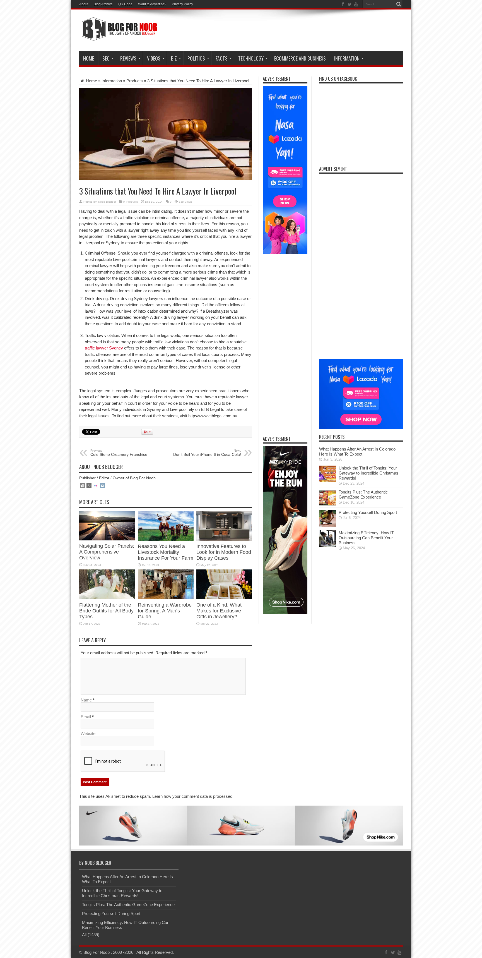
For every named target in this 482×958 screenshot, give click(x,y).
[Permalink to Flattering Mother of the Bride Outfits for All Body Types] (107, 597)
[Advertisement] (301, 31)
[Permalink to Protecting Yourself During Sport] (327, 525)
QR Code (125, 4)
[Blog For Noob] (118, 37)
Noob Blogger (107, 201)
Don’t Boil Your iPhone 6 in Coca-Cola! (207, 453)
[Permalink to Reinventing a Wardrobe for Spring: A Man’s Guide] (166, 597)
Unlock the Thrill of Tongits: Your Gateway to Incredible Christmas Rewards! (368, 473)
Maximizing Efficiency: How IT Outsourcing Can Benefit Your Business (366, 537)
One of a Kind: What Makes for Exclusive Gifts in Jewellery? (219, 610)
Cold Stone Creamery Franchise (118, 453)
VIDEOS (153, 58)
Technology (251, 58)
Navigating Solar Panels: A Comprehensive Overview (106, 552)
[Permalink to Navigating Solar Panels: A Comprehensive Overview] (107, 539)
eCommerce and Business (300, 58)
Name (86, 700)
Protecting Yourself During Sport (368, 512)
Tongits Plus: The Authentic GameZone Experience (363, 494)
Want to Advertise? (152, 4)
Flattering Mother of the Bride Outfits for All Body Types (106, 610)
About (83, 4)
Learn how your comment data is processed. (192, 796)
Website (88, 733)
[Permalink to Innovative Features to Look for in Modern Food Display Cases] (224, 539)
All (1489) (90, 934)
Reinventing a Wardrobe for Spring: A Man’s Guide (165, 610)
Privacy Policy (182, 4)
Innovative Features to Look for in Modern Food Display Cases (223, 552)
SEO (106, 58)
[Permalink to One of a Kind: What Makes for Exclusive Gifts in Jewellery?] (224, 597)
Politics (196, 58)
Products (134, 80)
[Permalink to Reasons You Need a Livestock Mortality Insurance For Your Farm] (166, 539)
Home (88, 58)
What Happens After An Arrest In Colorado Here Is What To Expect (357, 451)
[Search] (398, 4)
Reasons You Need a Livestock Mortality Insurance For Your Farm (165, 552)
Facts (222, 58)
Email (86, 716)
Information (347, 58)
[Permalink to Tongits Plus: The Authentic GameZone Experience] (327, 504)
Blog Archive (103, 4)
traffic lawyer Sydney (104, 348)
